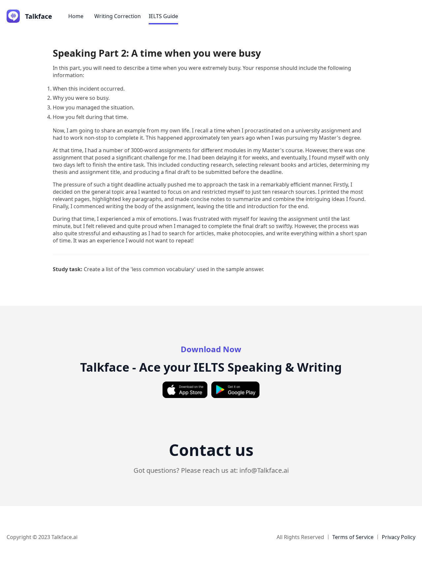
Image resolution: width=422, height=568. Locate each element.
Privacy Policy (398, 537)
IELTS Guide (163, 16)
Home (75, 16)
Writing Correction (117, 16)
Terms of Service (353, 537)
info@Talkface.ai (264, 470)
